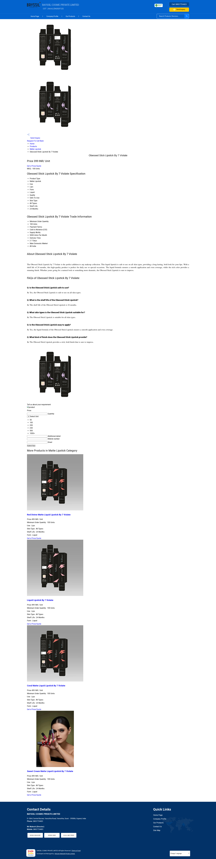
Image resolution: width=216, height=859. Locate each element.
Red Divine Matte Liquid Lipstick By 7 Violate (49, 514)
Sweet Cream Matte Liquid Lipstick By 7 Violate (50, 771)
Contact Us (86, 16)
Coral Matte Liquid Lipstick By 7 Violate (46, 685)
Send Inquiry (180, 9)
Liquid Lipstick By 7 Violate (40, 600)
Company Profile (52, 16)
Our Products (70, 16)
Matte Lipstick (35, 149)
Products (33, 146)
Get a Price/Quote (34, 166)
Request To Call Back (35, 141)
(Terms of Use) (76, 850)
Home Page (35, 16)
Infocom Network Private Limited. (65, 854)
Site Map (156, 830)
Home (32, 144)
